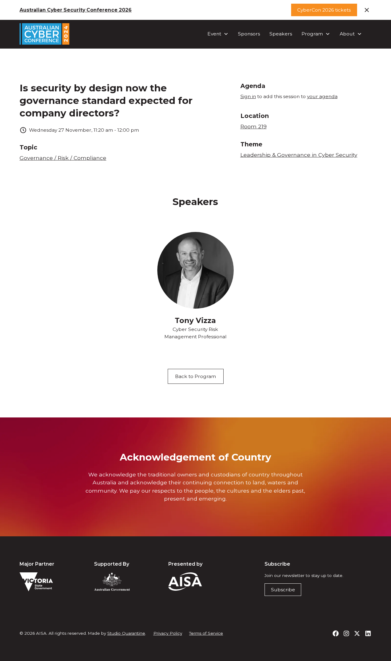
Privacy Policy (167, 633)
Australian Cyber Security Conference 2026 (76, 10)
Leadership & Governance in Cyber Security (298, 155)
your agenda (322, 96)
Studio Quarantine (126, 633)
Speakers (280, 34)
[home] (44, 34)
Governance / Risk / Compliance (63, 158)
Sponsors (249, 34)
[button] (218, 34)
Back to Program (195, 376)
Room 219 (253, 126)
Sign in (248, 96)
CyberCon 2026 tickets (324, 10)
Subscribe (283, 590)
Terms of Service (206, 633)
